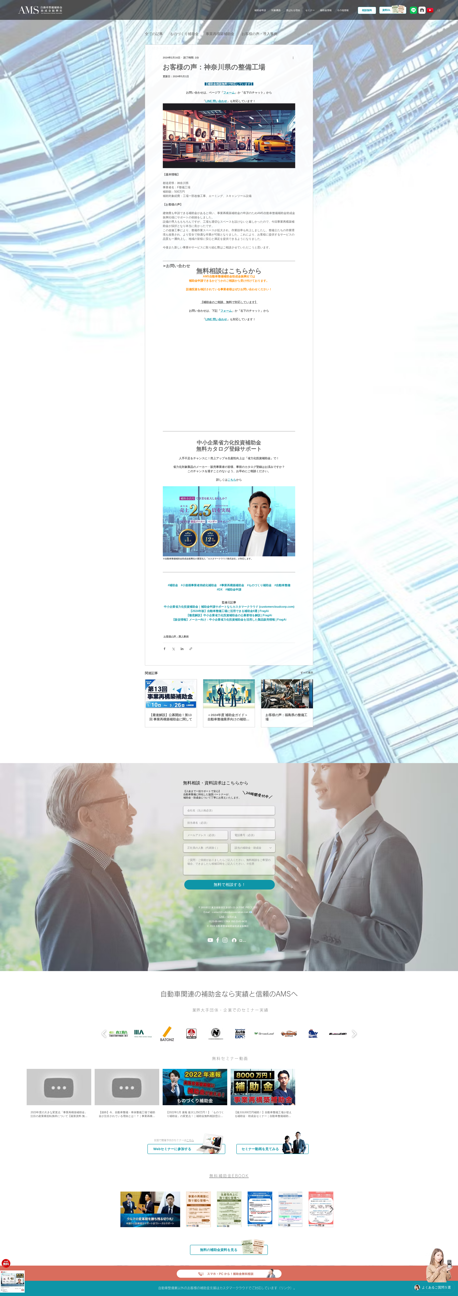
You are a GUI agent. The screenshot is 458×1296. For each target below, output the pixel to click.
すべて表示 (307, 672)
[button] (260, 10)
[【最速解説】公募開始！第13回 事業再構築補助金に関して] (171, 693)
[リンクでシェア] (191, 648)
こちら (190, 1140)
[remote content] (229, 375)
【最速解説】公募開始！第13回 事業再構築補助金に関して (170, 717)
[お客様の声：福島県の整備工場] (287, 693)
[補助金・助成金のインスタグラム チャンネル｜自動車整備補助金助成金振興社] (225, 940)
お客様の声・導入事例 (176, 636)
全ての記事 (154, 34)
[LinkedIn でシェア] (182, 648)
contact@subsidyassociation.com (230, 912)
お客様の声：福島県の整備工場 (286, 717)
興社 (246, 926)
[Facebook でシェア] (164, 648)
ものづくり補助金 (184, 34)
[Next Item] (332, 1209)
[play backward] (104, 1033)
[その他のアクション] (293, 57)
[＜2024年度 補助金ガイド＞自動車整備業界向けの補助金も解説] (229, 693)
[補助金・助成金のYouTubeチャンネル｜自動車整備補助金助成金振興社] (210, 940)
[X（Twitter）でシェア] (173, 648)
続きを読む (250, 34)
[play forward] (354, 1033)
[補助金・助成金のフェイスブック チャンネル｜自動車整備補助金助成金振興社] (217, 940)
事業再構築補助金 (220, 34)
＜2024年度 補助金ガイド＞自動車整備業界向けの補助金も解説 (228, 717)
